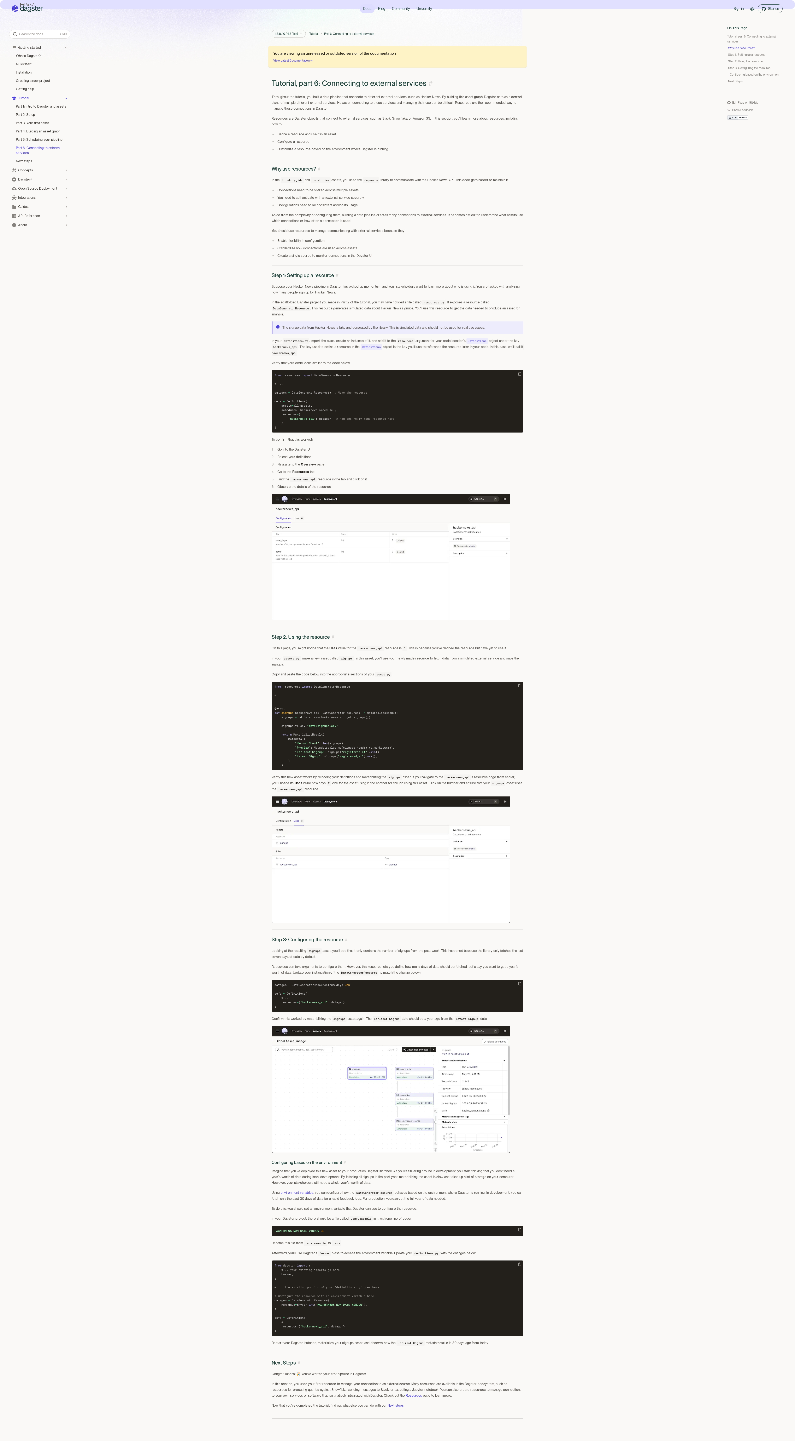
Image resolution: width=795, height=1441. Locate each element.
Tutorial (313, 33)
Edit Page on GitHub (745, 102)
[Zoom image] (397, 557)
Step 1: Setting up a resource (746, 54)
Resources (414, 1395)
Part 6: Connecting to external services (349, 33)
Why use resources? (741, 48)
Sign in (739, 8)
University (424, 8)
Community (401, 8)
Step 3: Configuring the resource (749, 68)
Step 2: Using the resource (745, 61)
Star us (773, 8)
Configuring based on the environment (754, 74)
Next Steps (735, 81)
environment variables (297, 1193)
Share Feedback (742, 110)
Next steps (396, 1405)
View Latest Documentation (293, 60)
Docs (367, 8)
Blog (381, 8)
